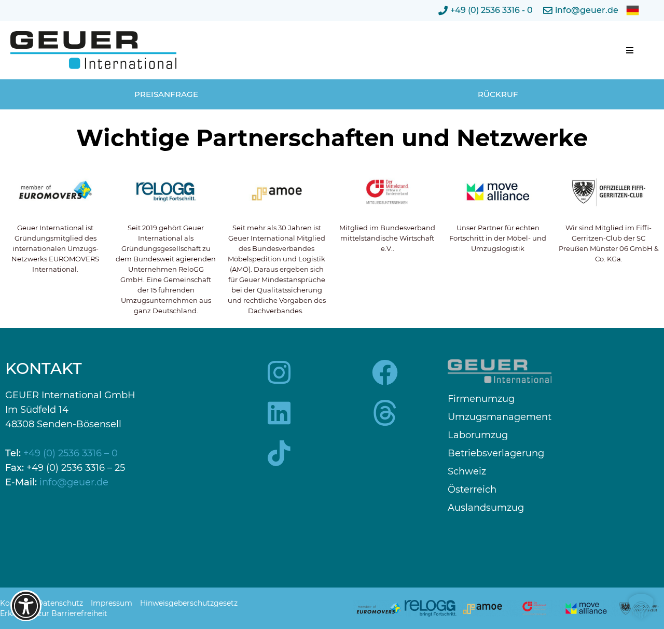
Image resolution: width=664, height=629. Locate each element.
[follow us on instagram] (279, 372)
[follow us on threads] (385, 413)
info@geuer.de (73, 482)
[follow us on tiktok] (279, 453)
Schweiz (467, 471)
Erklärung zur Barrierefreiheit (53, 613)
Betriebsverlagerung (496, 453)
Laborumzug (478, 435)
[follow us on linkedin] (279, 413)
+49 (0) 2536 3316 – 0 (70, 453)
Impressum (111, 603)
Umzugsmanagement (499, 417)
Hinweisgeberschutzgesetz (189, 603)
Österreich (472, 489)
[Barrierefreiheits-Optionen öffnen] (26, 605)
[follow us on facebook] (385, 372)
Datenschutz (60, 603)
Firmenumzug (481, 399)
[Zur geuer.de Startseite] (93, 50)
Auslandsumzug (486, 507)
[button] (629, 50)
